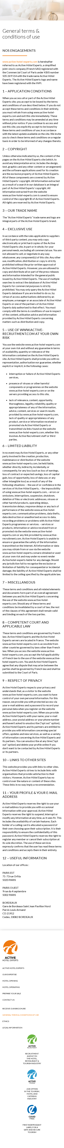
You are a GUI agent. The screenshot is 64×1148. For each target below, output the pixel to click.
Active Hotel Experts (13, 968)
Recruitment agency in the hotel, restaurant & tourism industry (32, 1058)
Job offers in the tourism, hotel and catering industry (32, 1094)
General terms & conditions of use (20, 1015)
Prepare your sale (11, 993)
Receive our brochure (14, 1008)
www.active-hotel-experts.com (19, 61)
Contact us (8, 1000)
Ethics (5, 1021)
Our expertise (9, 974)
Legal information (12, 1027)
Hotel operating (11, 987)
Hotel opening (10, 981)
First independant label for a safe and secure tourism (32, 1128)
